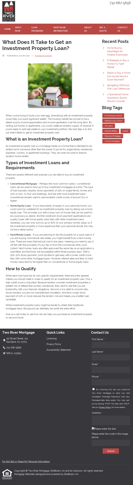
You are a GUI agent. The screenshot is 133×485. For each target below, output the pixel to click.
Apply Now (18, 29)
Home (8, 29)
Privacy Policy (54, 344)
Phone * (96, 376)
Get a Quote (103, 29)
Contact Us (122, 29)
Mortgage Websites (25, 474)
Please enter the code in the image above (110, 436)
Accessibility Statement (59, 350)
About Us (88, 29)
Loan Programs (37, 29)
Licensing (52, 338)
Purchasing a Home (43, 56)
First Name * (98, 339)
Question (96, 413)
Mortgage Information (61, 29)
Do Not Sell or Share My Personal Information (26, 461)
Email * (95, 364)
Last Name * (98, 351)
